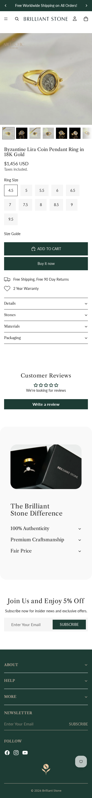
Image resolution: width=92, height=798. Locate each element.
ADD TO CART (49, 249)
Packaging (12, 337)
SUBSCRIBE (69, 624)
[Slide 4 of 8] (48, 133)
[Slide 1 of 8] (8, 133)
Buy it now (46, 263)
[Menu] (6, 19)
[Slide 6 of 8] (74, 133)
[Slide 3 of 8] (35, 133)
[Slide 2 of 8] (21, 133)
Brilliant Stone (51, 790)
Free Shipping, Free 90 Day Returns (41, 279)
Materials (12, 326)
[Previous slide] (5, 5)
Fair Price (21, 551)
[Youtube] (25, 753)
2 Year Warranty (26, 288)
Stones (10, 315)
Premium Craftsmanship (37, 540)
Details (10, 303)
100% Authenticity (29, 528)
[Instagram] (16, 753)
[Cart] (85, 18)
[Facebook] (7, 753)
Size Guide (12, 234)
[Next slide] (86, 5)
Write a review (46, 404)
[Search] (16, 18)
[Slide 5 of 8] (61, 133)
